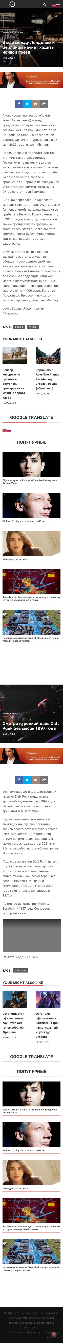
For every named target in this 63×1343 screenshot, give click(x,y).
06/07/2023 (42, 393)
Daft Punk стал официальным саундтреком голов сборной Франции (13, 1023)
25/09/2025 (42, 1041)
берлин (19, 326)
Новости (17, 32)
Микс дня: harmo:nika (15, 559)
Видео (16, 713)
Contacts (54, 1337)
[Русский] (9, 430)
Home (6, 32)
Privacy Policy (33, 1332)
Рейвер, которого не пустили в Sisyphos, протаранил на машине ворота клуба (14, 383)
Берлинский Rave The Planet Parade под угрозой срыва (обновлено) (47, 379)
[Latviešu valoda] (5, 430)
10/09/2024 (9, 402)
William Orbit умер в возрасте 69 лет (24, 521)
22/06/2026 (9, 1037)
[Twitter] (27, 104)
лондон (33, 326)
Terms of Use (15, 1332)
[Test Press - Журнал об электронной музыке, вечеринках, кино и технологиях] (22, 4)
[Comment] (36, 104)
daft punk (20, 970)
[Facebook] (19, 104)
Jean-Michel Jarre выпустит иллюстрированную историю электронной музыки (31, 598)
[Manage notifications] (54, 1334)
